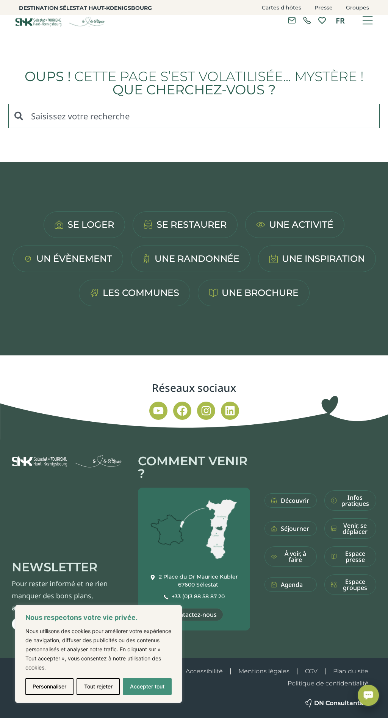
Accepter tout (147, 686)
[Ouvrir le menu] (367, 20)
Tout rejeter (98, 686)
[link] (307, 20)
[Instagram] (206, 411)
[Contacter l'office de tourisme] (292, 20)
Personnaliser (49, 686)
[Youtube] (158, 411)
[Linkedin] (230, 411)
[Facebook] (182, 411)
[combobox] (194, 116)
